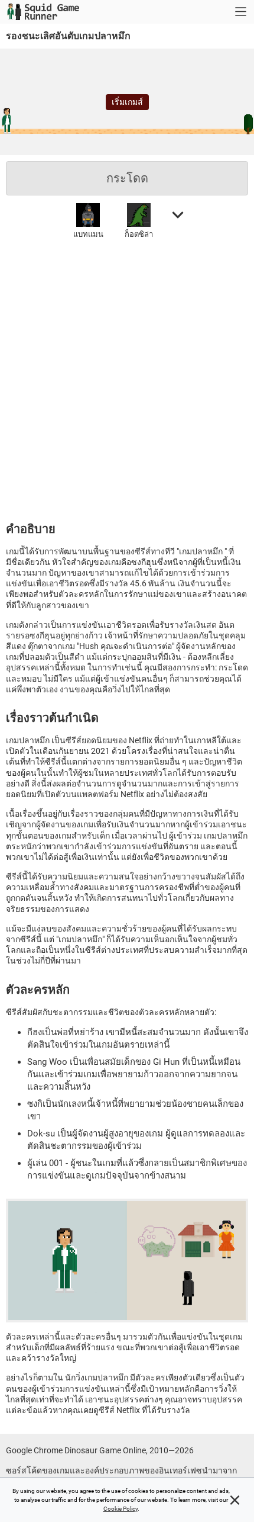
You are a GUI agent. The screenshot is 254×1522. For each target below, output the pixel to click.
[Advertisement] (127, 378)
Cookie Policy (120, 1508)
